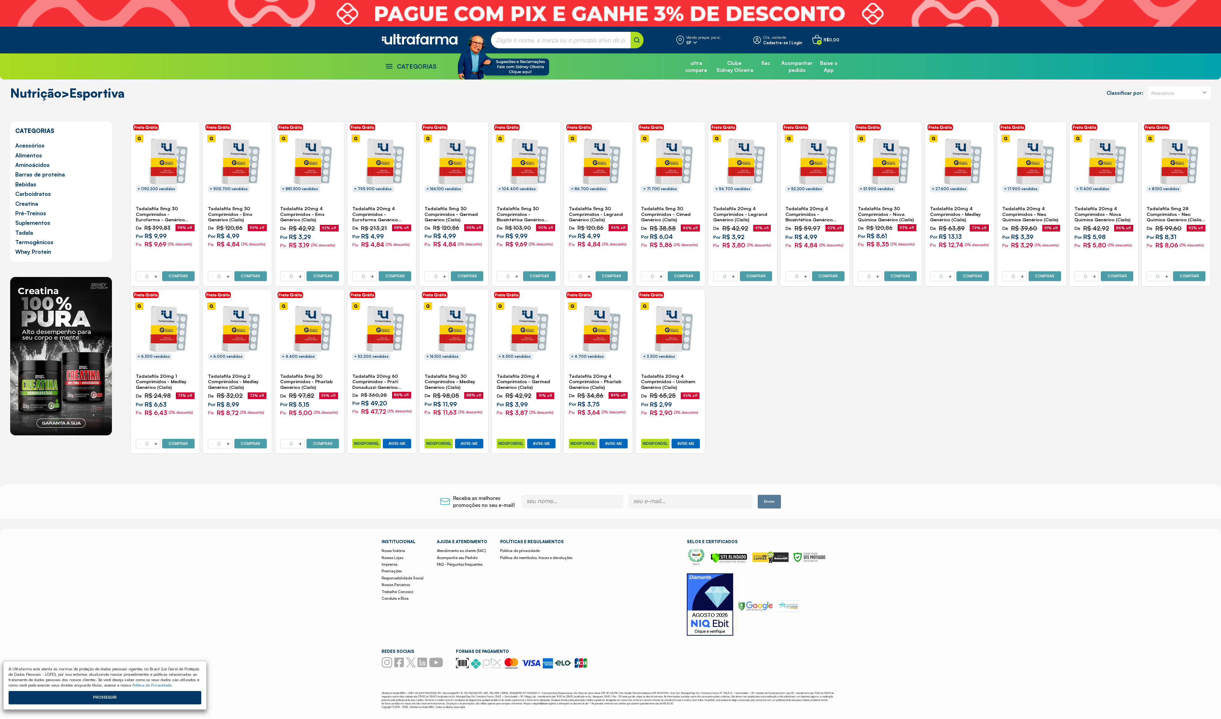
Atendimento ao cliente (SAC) (461, 551)
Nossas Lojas (392, 558)
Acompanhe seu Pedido (457, 558)
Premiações (392, 571)
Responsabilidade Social (403, 578)
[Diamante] (710, 605)
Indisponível (366, 443)
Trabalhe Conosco (397, 592)
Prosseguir (105, 697)
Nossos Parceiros (396, 585)
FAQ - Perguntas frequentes (459, 564)
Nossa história (393, 551)
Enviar (769, 501)
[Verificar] (729, 561)
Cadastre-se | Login (782, 42)
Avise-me (397, 443)
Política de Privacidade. (152, 685)
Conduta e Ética (395, 598)
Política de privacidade (520, 551)
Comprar (178, 276)
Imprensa (389, 564)
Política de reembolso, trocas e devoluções (536, 558)
